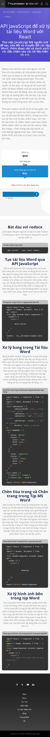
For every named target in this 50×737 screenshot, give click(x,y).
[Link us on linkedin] (33, 684)
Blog (24, 713)
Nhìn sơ (25, 154)
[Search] (47, 4)
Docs (24, 698)
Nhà (24, 694)
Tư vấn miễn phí (24, 709)
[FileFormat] (17, 4)
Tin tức (24, 702)
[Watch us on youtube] (28, 684)
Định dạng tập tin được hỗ (25, 172)
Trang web (24, 717)
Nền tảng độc (25, 163)
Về (24, 721)
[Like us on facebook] (17, 684)
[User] (41, 4)
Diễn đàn (24, 705)
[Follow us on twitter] (22, 684)
